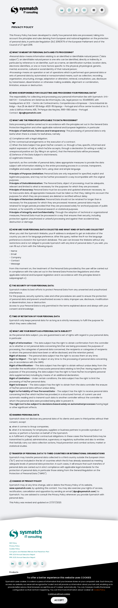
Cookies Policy (14, 549)
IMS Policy (13, 543)
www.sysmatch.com (20, 488)
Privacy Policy (14, 546)
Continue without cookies (59, 594)
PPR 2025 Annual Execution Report (22, 557)
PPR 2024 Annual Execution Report (22, 555)
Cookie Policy (99, 590)
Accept (59, 600)
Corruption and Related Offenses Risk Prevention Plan (29, 552)
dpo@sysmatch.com (30, 112)
